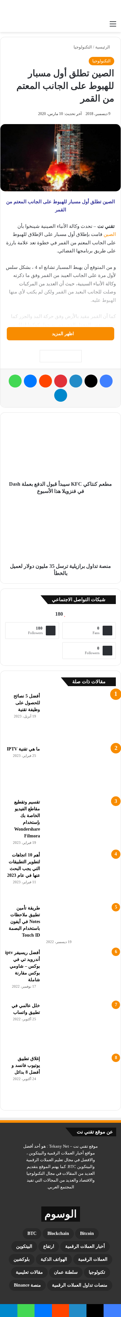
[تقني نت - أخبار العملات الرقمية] (90, 9)
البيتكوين (24, 1246)
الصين (110, 234)
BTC (31, 1233)
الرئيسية (103, 47)
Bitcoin (87, 1233)
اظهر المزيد (62, 333)
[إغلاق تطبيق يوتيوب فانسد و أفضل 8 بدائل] (80, 1079)
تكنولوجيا (97, 1272)
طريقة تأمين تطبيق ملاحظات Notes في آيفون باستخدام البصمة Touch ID (24, 922)
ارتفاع (48, 1246)
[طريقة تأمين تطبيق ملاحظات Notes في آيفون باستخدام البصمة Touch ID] (80, 921)
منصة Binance (27, 1285)
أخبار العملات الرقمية (85, 1246)
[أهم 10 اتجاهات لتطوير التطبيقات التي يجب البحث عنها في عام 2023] (80, 876)
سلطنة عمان (66, 1272)
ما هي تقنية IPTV (23, 749)
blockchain (58, 1233)
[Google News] (61, 356)
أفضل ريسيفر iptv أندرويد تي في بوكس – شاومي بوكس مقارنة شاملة (22, 966)
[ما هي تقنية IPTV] (80, 770)
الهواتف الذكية (54, 1259)
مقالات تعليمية (29, 1272)
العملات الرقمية (92, 1259)
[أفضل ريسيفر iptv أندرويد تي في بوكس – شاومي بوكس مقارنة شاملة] (80, 973)
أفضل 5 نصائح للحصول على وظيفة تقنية (27, 703)
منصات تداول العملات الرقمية (79, 1285)
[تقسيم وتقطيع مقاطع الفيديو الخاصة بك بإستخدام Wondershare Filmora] (80, 823)
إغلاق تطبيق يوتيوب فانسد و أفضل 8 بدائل (26, 1065)
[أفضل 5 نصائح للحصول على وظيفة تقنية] (80, 717)
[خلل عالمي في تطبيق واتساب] (80, 1026)
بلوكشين (22, 1259)
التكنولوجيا (83, 47)
